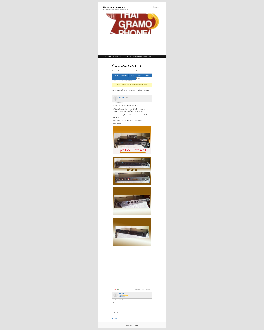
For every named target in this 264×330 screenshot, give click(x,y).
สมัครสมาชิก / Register (118, 56)
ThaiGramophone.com (114, 7)
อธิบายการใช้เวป (128, 56)
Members (124, 75)
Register (147, 75)
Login (150, 56)
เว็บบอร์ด (109, 56)
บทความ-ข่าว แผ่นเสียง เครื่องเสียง (140, 56)
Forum (116, 75)
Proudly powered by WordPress (132, 325)
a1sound (121, 97)
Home (104, 56)
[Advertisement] (132, 44)
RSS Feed (115, 318)
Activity (132, 75)
